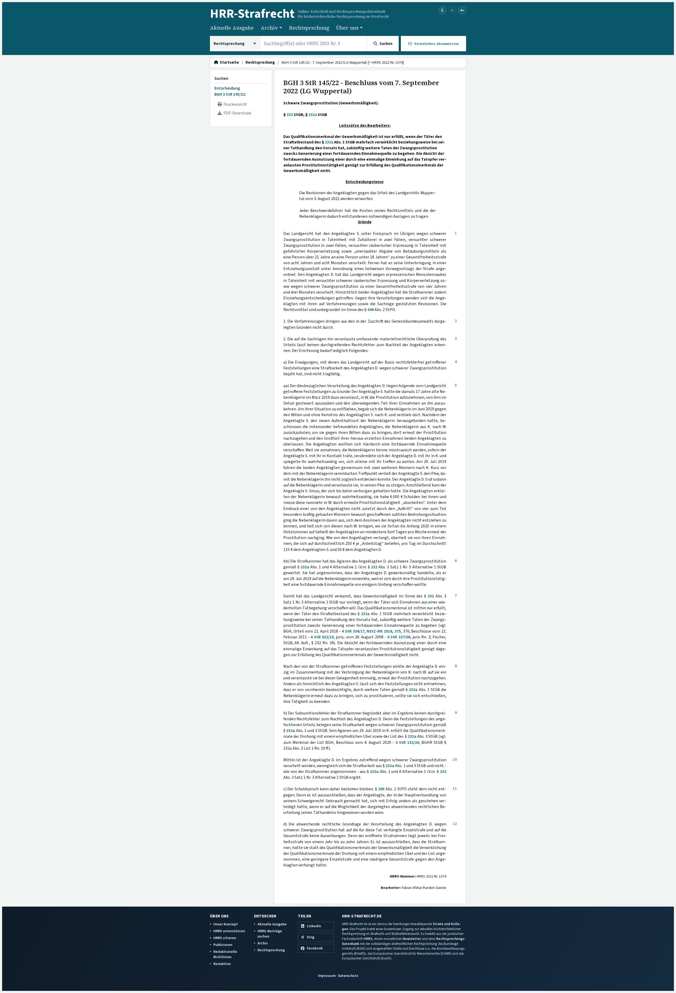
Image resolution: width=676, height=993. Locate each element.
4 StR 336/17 (353, 631)
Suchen (221, 78)
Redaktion (222, 964)
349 (370, 310)
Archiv (262, 943)
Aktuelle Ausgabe (232, 28)
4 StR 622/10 (322, 637)
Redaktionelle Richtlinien (225, 954)
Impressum (327, 975)
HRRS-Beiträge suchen (269, 933)
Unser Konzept (225, 924)
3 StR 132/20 (407, 742)
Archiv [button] (269, 28)
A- (452, 10)
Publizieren (222, 945)
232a (312, 115)
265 (381, 789)
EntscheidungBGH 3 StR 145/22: (230, 91)
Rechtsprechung (309, 28)
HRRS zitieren (224, 938)
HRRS (368, 938)
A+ (462, 10)
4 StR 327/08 (398, 637)
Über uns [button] (347, 28)
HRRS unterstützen (229, 931)
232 (290, 115)
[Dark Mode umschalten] (443, 10)
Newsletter (412, 938)
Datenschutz (348, 975)
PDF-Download (236, 113)
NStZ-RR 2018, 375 (384, 631)
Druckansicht (234, 104)
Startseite (228, 62)
